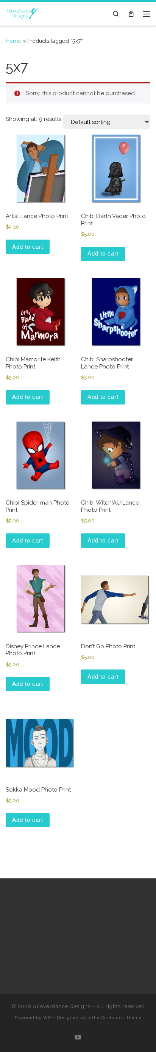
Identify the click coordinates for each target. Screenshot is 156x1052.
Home (13, 41)
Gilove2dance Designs (61, 1006)
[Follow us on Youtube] (78, 1037)
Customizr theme (121, 1017)
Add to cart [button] (27, 246)
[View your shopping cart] (131, 13)
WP (47, 1017)
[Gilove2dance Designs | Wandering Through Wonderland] (23, 13)
